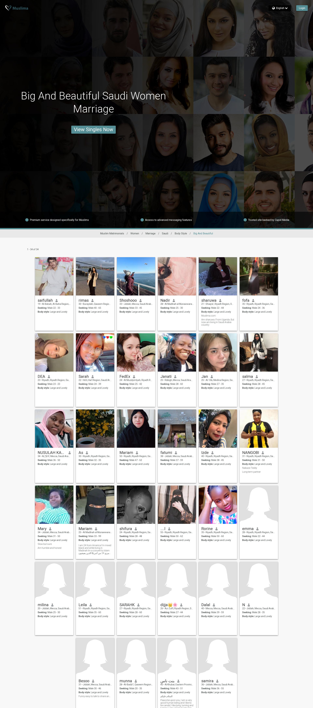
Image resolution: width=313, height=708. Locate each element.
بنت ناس (167, 681)
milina (43, 605)
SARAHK (127, 605)
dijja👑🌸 (169, 605)
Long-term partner (251, 472)
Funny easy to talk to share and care (95, 696)
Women (134, 233)
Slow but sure (45, 544)
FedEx (124, 376)
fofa (245, 300)
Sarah (84, 376)
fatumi (166, 452)
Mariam (126, 452)
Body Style (181, 233)
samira (207, 681)
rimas (84, 300)
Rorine (207, 528)
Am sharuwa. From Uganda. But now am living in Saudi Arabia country (217, 322)
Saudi (165, 233)
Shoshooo (128, 300)
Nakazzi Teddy (249, 468)
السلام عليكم (166, 696)
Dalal (205, 605)
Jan (204, 376)
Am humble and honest (49, 548)
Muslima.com (208, 315)
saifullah (45, 300)
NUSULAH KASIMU (52, 452)
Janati (165, 376)
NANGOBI (250, 452)
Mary (42, 528)
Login (302, 8)
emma (248, 528)
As (81, 452)
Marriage (150, 233)
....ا (162, 528)
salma (247, 376)
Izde (205, 452)
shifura (125, 528)
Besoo (84, 681)
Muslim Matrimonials (112, 233)
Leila (83, 605)
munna (125, 681)
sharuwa (208, 300)
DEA (41, 376)
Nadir (165, 300)
